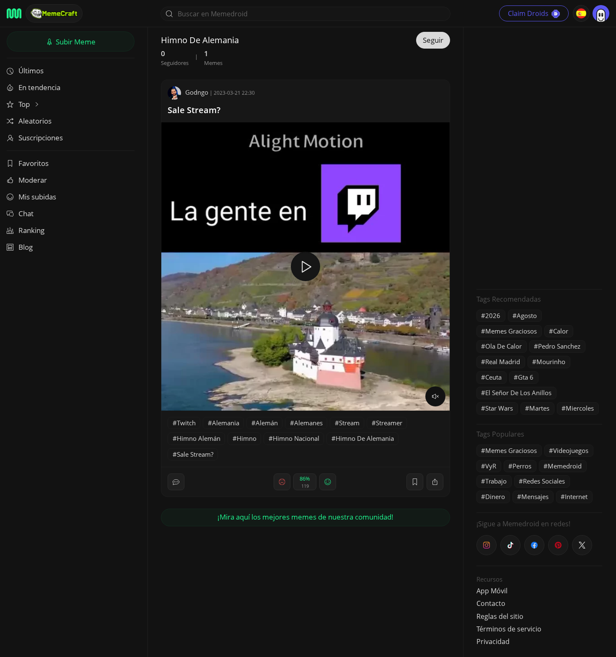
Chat (26, 213)
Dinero (495, 496)
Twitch (186, 423)
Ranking (31, 230)
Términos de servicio (508, 629)
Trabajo (496, 481)
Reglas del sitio (499, 616)
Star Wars (499, 408)
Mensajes (535, 496)
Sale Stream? (194, 110)
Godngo (196, 92)
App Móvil (491, 590)
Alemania (225, 423)
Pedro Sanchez (559, 346)
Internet (576, 496)
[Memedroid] (14, 13)
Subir (75, 42)
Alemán (267, 423)
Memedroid (565, 466)
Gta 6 (525, 377)
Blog (25, 247)
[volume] (435, 396)
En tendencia (39, 87)
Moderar (32, 180)
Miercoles (580, 408)
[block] (435, 481)
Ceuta (493, 377)
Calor (560, 331)
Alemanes (308, 423)
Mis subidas (37, 197)
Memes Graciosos (511, 331)
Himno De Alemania (365, 438)
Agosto (527, 315)
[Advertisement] (539, 157)
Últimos (31, 70)
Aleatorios (35, 121)
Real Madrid (502, 361)
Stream (349, 423)
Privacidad (493, 641)
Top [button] (24, 104)
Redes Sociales (544, 481)
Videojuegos (570, 450)
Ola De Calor (503, 346)
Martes (539, 408)
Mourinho (550, 361)
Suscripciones (40, 137)
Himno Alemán (198, 438)
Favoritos (33, 163)
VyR (490, 466)
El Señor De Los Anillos (518, 392)
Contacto (490, 603)
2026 (492, 315)
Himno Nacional (296, 438)
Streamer (389, 423)
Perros (521, 466)
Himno (246, 438)
